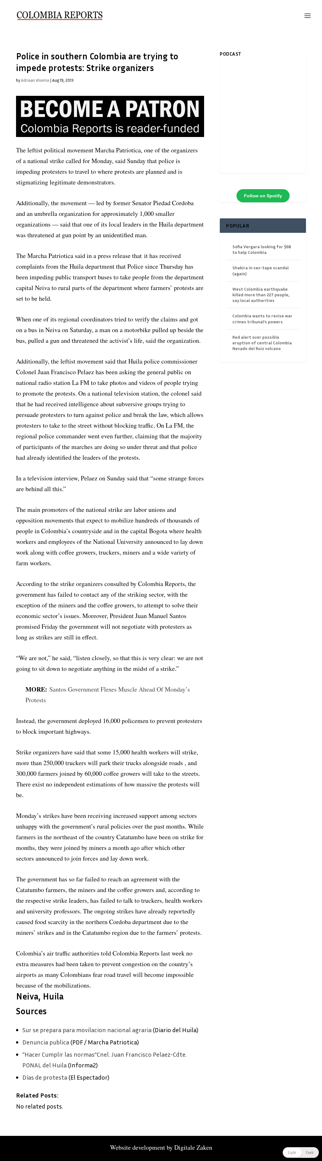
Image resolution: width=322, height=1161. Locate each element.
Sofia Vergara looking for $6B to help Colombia (261, 249)
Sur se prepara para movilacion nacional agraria (87, 1029)
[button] (301, 1152)
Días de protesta (44, 1077)
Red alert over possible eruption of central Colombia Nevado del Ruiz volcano (262, 342)
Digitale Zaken (193, 1147)
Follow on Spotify (263, 195)
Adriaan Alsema (35, 80)
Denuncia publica (45, 1042)
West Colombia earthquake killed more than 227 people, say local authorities (260, 294)
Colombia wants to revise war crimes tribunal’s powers (262, 318)
